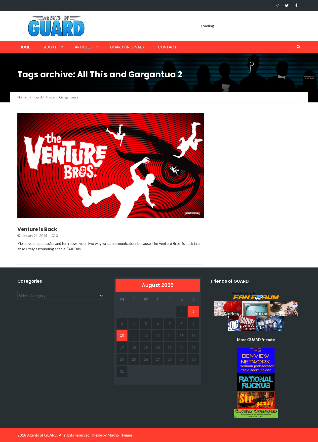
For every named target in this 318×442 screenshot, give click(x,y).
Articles (83, 47)
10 (122, 335)
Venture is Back (37, 229)
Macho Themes (120, 435)
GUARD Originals (127, 47)
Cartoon (32, 215)
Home (24, 47)
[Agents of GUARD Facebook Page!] (296, 5)
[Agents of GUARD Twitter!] (286, 5)
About (50, 47)
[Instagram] (277, 5)
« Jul (119, 380)
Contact (167, 47)
